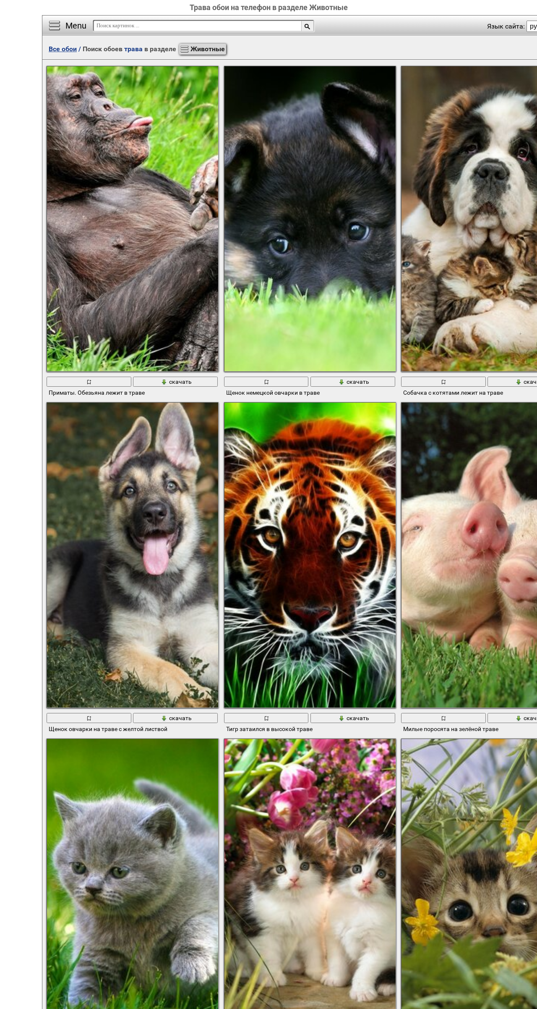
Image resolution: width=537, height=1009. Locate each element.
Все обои (63, 49)
